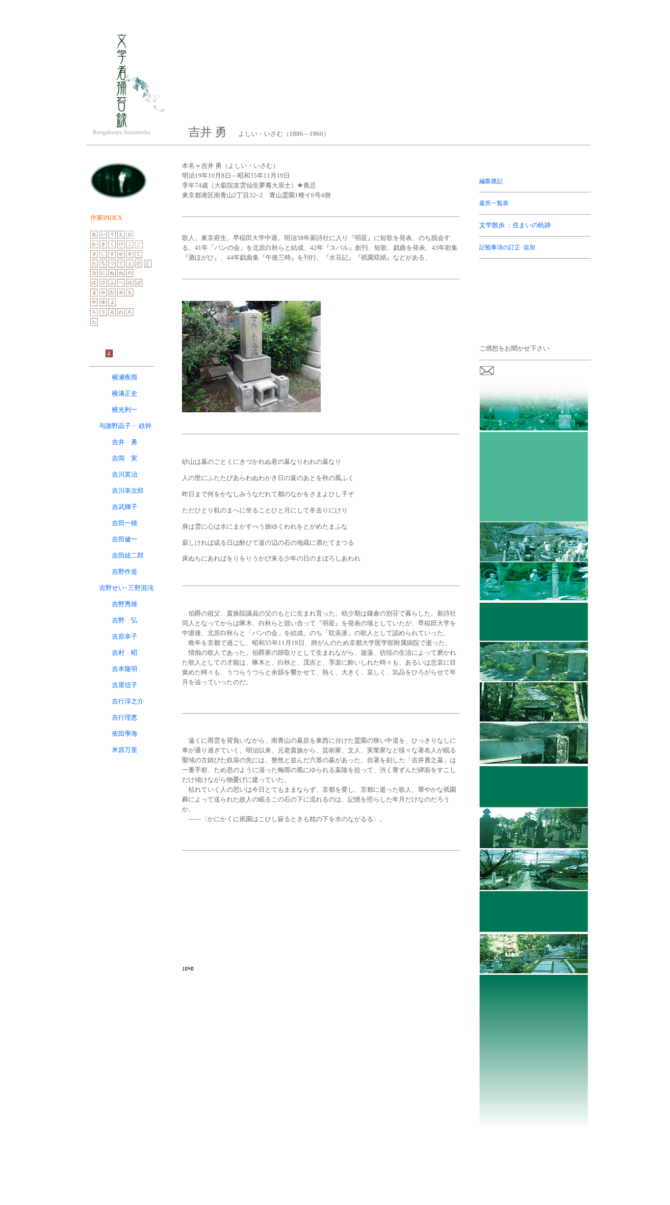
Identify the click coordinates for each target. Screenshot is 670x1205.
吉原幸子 (124, 636)
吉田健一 (124, 539)
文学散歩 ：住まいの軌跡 (515, 225)
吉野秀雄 (124, 604)
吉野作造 (124, 571)
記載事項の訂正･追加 (507, 247)
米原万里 (124, 749)
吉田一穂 (124, 523)
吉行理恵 (124, 717)
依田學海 (124, 733)
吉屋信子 (124, 685)
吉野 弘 (124, 620)
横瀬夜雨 (124, 377)
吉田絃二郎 (128, 555)
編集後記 (491, 181)
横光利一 (124, 409)
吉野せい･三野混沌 (126, 587)
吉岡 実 (124, 458)
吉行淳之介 (128, 701)
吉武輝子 (124, 506)
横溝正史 (124, 393)
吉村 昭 (124, 652)
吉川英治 (124, 474)
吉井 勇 (124, 442)
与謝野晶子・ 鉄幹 (125, 425)
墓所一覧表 (494, 203)
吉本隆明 (124, 668)
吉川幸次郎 (128, 490)
